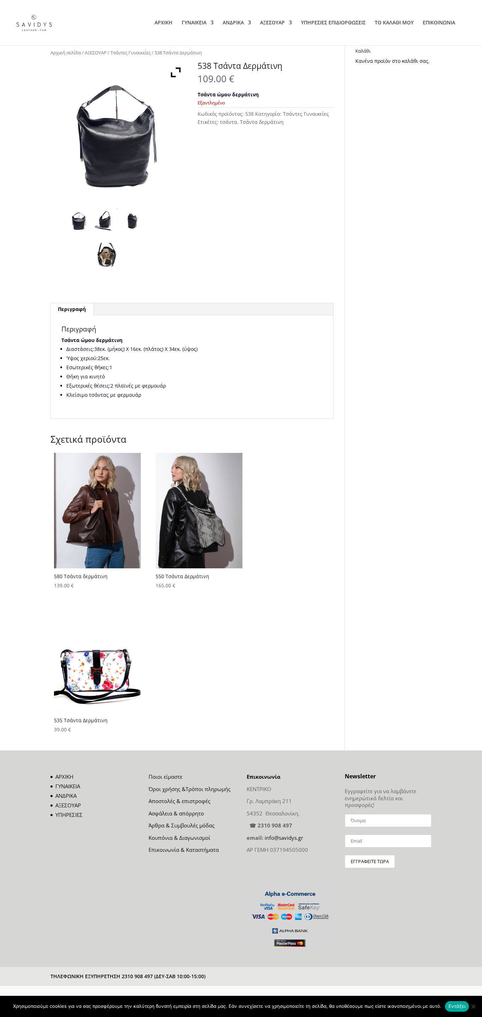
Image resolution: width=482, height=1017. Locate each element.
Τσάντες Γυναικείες (130, 52)
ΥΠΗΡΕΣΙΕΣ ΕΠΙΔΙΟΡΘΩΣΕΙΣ (333, 23)
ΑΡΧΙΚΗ (164, 23)
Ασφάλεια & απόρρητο (176, 813)
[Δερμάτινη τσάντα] (79, 220)
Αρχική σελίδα (65, 52)
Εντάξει (457, 1006)
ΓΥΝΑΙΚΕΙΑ (194, 23)
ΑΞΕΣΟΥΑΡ (272, 23)
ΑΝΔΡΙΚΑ (233, 23)
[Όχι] (473, 1006)
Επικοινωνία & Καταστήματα (184, 849)
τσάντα (228, 122)
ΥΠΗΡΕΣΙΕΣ (69, 814)
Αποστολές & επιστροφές (179, 800)
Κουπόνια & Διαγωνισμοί (179, 837)
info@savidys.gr (284, 837)
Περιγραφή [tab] (72, 309)
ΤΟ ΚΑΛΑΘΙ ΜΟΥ (394, 23)
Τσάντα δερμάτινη (262, 122)
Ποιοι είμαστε (165, 776)
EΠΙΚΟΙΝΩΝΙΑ (439, 23)
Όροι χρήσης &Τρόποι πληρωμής (189, 788)
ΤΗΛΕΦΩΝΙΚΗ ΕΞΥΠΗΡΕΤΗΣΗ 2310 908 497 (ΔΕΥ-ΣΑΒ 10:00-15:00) (127, 976)
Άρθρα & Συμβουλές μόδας (182, 825)
